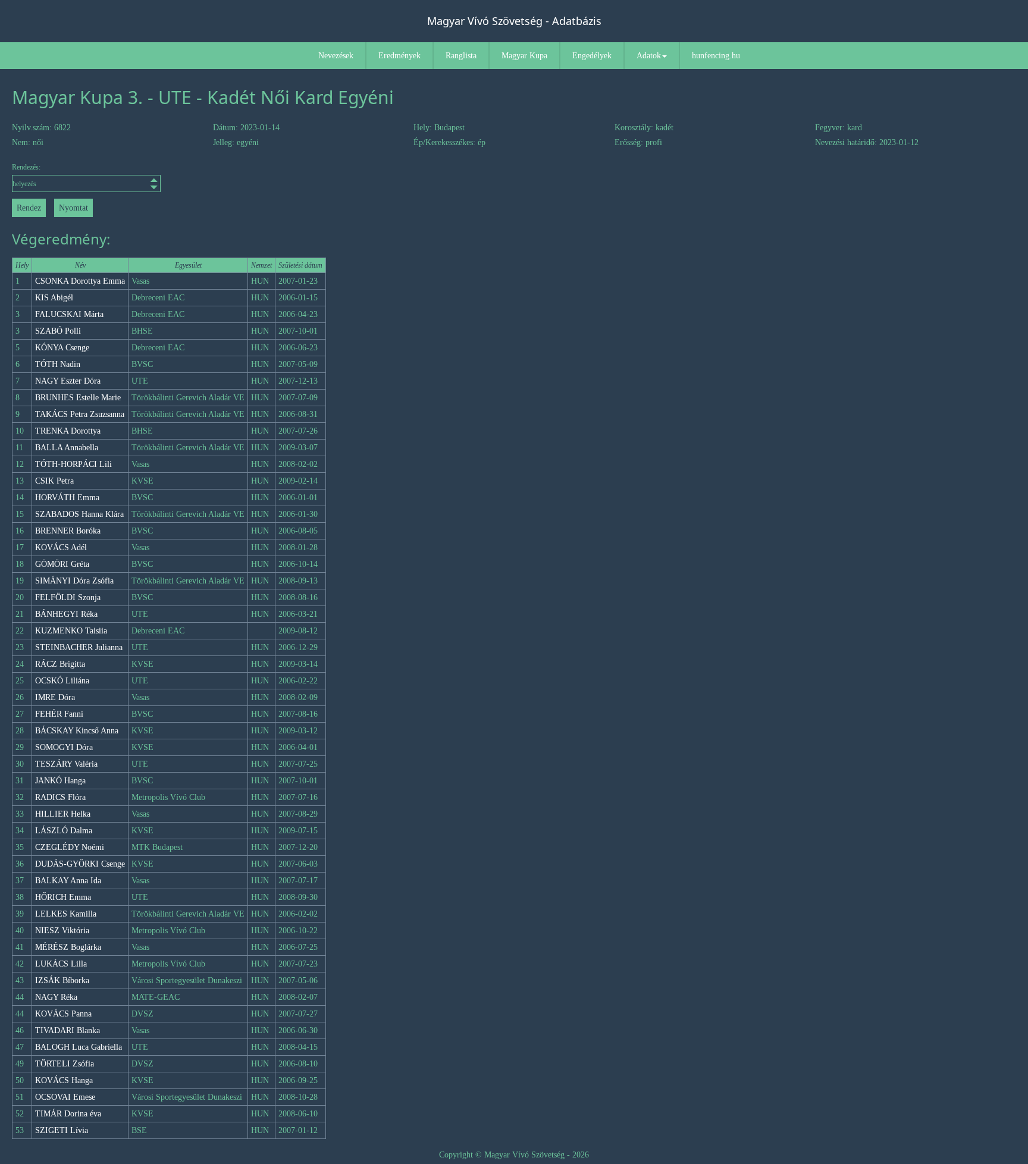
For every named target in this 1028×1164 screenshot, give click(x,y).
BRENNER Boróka (68, 530)
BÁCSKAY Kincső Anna (76, 730)
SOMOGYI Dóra (64, 747)
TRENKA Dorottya (68, 430)
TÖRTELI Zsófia (64, 1063)
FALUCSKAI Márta (69, 314)
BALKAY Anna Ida (68, 880)
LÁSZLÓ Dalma (63, 830)
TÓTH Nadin (57, 364)
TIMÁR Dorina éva (68, 1113)
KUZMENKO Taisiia (71, 630)
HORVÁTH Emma (67, 497)
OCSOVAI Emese (65, 1097)
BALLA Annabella (66, 447)
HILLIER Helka (62, 814)
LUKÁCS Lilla (61, 963)
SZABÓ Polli (58, 331)
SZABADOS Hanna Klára (79, 514)
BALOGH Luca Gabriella (78, 1047)
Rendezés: (26, 167)
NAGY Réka (56, 997)
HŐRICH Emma (63, 897)
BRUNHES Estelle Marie (78, 397)
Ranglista (461, 55)
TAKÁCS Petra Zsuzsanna (79, 414)
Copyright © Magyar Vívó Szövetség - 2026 (514, 1154)
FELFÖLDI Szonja (68, 597)
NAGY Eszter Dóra (68, 381)
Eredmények (399, 55)
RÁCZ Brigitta (60, 664)
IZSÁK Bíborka (62, 980)
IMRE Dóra (55, 697)
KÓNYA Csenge (62, 347)
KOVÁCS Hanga (64, 1080)
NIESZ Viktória (62, 930)
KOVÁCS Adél (61, 547)
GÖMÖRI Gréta (62, 564)
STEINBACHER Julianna (79, 647)
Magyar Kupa (524, 55)
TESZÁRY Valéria (66, 764)
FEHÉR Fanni (59, 714)
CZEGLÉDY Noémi (69, 847)
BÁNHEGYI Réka (66, 614)
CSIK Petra (54, 480)
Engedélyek (592, 55)
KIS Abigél (54, 297)
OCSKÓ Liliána (62, 680)
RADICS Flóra (60, 797)
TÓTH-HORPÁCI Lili (73, 464)
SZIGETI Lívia (61, 1130)
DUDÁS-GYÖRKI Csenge (80, 863)
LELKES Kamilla (65, 913)
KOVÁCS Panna (63, 1013)
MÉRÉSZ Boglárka (68, 947)
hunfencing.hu (716, 55)
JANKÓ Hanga (60, 780)
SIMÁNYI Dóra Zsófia (74, 580)
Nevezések (335, 55)
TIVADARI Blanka (67, 1030)
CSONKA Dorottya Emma (80, 281)
